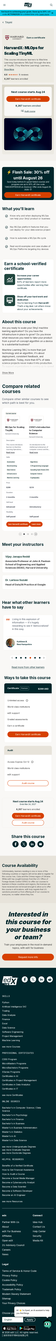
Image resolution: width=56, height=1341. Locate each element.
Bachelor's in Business (13, 1123)
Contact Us (39, 1226)
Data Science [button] (11, 470)
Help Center (39, 1231)
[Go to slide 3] (32, 534)
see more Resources (12, 1201)
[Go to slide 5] (35, 658)
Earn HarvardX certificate (28, 99)
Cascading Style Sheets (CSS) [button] (39, 470)
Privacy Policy (9, 1275)
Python (5, 1002)
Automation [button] (11, 462)
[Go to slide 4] (30, 658)
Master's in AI (9, 1136)
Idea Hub (38, 1222)
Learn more (44, 14)
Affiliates (7, 1236)
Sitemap (6, 1298)
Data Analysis (8, 1015)
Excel (4, 1023)
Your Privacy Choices (13, 1303)
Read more (10, 452)
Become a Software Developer (17, 1191)
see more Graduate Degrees (16, 1149)
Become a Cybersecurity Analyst (18, 1182)
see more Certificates (12, 1095)
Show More (9, 69)
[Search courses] (51, 5)
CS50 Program (9, 1059)
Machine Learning (11, 1040)
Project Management (12, 1036)
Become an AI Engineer (14, 1195)
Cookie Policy (9, 1280)
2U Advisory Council (13, 1245)
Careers (6, 1249)
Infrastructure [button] (12, 474)
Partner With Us (10, 1222)
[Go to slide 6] (40, 658)
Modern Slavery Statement (16, 1294)
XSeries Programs (11, 1072)
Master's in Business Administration (19, 1127)
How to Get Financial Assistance (18, 1169)
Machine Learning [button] (13, 478)
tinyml (8, 22)
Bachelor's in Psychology (14, 1115)
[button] (25, 979)
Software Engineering (12, 1032)
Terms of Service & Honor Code (19, 1271)
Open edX (7, 1240)
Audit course (29, 111)
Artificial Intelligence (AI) (14, 1006)
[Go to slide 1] (24, 534)
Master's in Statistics (12, 1132)
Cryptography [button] (34, 478)
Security (37, 1236)
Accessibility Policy (12, 1284)
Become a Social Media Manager (18, 1178)
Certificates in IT (10, 1088)
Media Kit (38, 1240)
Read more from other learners (28, 667)
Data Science (8, 1027)
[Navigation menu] (4, 5)
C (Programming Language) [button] (39, 466)
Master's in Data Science (14, 1140)
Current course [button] (11, 413)
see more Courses (11, 1046)
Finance (6, 1019)
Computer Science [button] (36, 474)
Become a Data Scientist (14, 1186)
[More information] (31, 189)
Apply (30, 1319)
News (5, 1254)
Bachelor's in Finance (13, 1119)
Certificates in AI (10, 1076)
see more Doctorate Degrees (16, 1153)
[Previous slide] (12, 657)
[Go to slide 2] (28, 534)
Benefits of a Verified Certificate (17, 1165)
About (5, 1226)
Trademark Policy (11, 1289)
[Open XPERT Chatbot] (47, 1322)
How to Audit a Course (13, 1174)
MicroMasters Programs (14, 1063)
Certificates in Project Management (19, 1080)
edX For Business (11, 1231)
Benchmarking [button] (12, 466)
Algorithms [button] (34, 462)
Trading (6, 1011)
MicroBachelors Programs (15, 1067)
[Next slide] (44, 657)
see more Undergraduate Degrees (19, 1146)
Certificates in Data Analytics (16, 1084)
